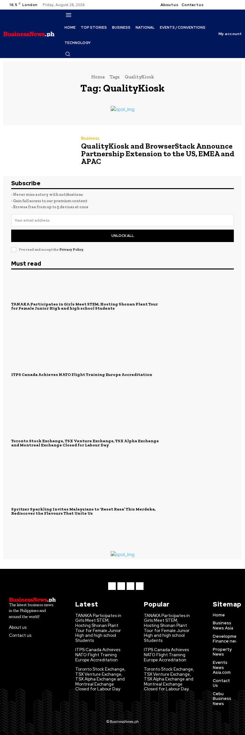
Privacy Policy (71, 249)
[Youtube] (237, 5)
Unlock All (122, 235)
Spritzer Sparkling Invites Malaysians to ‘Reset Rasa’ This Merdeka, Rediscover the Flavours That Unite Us (83, 511)
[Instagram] (221, 5)
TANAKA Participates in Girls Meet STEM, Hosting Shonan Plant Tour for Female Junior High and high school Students (84, 306)
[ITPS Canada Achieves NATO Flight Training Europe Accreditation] (200, 374)
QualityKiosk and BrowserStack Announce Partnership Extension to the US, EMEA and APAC (157, 153)
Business (90, 138)
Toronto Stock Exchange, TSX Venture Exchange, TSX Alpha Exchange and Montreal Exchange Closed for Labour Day (85, 442)
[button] (67, 53)
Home (98, 77)
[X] (229, 5)
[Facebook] (214, 5)
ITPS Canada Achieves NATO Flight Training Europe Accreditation (81, 374)
